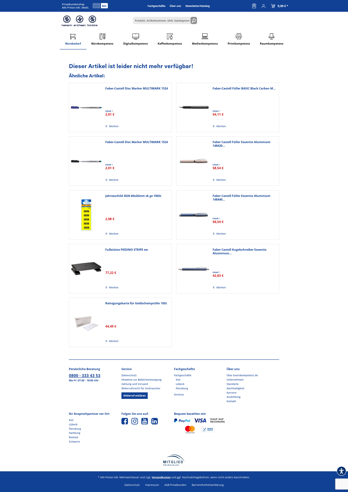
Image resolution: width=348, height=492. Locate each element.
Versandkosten (161, 477)
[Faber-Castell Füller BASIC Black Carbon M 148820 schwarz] (193, 107)
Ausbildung (234, 397)
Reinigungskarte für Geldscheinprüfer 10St (136, 303)
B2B (96, 6)
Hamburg (74, 433)
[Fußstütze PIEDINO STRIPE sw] (86, 269)
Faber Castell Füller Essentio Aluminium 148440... (241, 197)
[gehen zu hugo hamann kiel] (134, 421)
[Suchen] (193, 20)
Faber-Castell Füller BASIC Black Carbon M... (244, 88)
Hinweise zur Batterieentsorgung (141, 379)
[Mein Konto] (263, 6)
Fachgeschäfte (182, 375)
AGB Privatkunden (175, 485)
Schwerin (74, 441)
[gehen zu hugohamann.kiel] (124, 421)
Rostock (73, 437)
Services (179, 394)
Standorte (233, 384)
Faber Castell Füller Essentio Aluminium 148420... (241, 143)
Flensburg (182, 388)
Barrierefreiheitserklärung (208, 485)
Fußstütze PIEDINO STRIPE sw (126, 250)
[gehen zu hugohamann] (154, 421)
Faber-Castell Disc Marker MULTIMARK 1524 (136, 88)
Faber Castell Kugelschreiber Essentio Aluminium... (239, 251)
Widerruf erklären (134, 395)
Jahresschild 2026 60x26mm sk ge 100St (133, 196)
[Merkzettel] (254, 6)
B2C (104, 6)
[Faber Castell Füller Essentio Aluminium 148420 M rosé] (193, 161)
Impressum (152, 485)
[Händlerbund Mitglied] (174, 460)
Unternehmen (235, 379)
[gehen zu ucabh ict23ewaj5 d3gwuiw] (144, 421)
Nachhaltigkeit (235, 388)
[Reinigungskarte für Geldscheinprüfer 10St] (86, 322)
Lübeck (180, 384)
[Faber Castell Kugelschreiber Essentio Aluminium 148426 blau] (193, 269)
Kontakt (231, 401)
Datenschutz (129, 375)
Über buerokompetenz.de (242, 375)
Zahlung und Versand (134, 384)
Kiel (178, 379)
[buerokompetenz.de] (80, 20)
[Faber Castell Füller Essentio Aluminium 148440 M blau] (193, 215)
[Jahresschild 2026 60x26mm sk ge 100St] (86, 215)
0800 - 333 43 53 (84, 375)
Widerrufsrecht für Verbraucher (140, 388)
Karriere (232, 392)
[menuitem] (254, 6)
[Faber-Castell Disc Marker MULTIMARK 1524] (86, 107)
